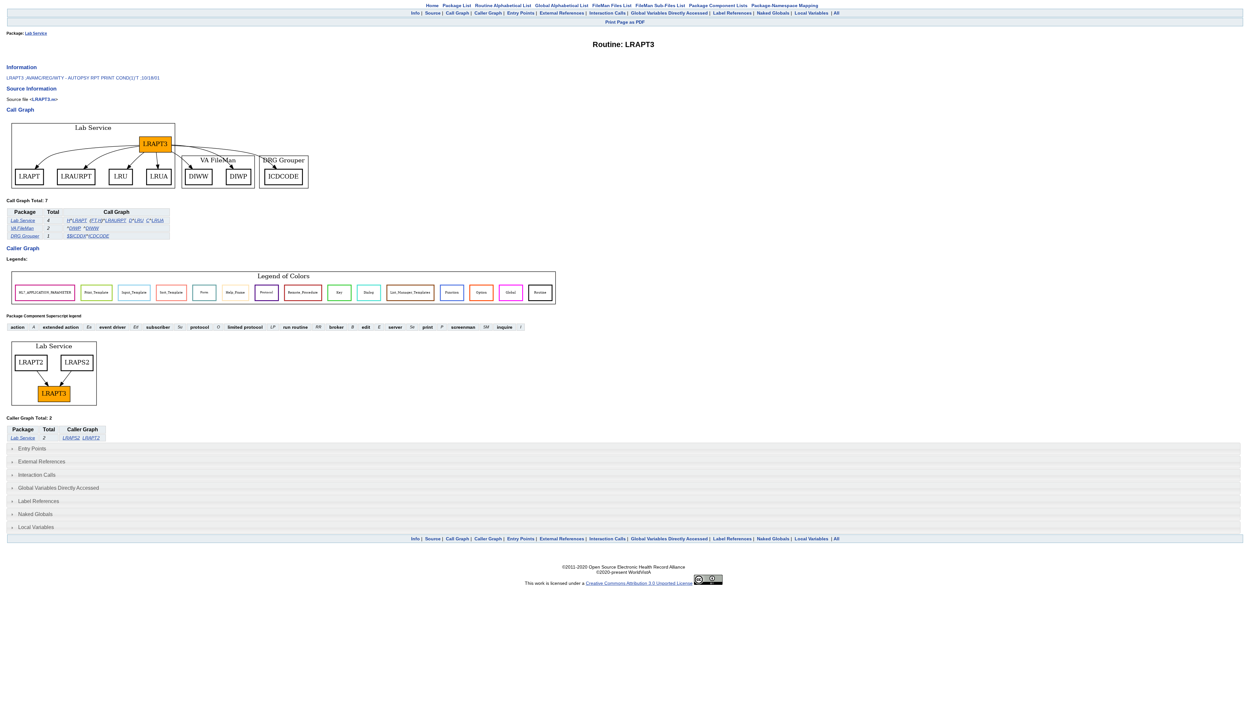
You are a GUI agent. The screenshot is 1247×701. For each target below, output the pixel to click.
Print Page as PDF (625, 22)
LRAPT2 (91, 437)
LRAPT (79, 220)
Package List (457, 5)
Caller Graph (488, 13)
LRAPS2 (71, 437)
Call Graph (457, 13)
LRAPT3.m (43, 99)
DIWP (75, 228)
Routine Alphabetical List (503, 5)
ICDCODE (98, 236)
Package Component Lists (718, 5)
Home (432, 5)
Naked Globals (773, 13)
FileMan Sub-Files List (660, 5)
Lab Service (36, 33)
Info (415, 13)
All (836, 13)
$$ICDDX (76, 236)
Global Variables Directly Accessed (669, 13)
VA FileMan (22, 228)
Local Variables (811, 13)
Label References (732, 13)
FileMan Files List (612, 5)
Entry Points (521, 13)
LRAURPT (115, 220)
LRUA (158, 220)
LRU (139, 220)
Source (433, 13)
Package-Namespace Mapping (784, 5)
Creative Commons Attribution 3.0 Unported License (639, 583)
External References (562, 13)
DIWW (92, 228)
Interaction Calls (607, 13)
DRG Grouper (25, 236)
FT (94, 220)
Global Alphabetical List (561, 5)
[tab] (623, 449)
